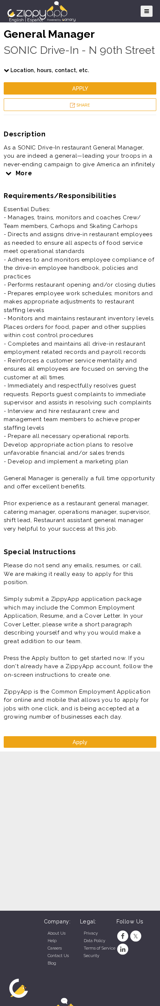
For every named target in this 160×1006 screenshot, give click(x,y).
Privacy (91, 933)
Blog (52, 963)
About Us (56, 933)
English (16, 19)
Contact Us (58, 955)
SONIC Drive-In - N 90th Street (79, 50)
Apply (80, 88)
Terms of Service (99, 948)
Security (91, 955)
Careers (55, 948)
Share (82, 105)
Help (52, 940)
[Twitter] (135, 936)
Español (35, 19)
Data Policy (94, 940)
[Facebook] (122, 936)
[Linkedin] (122, 949)
